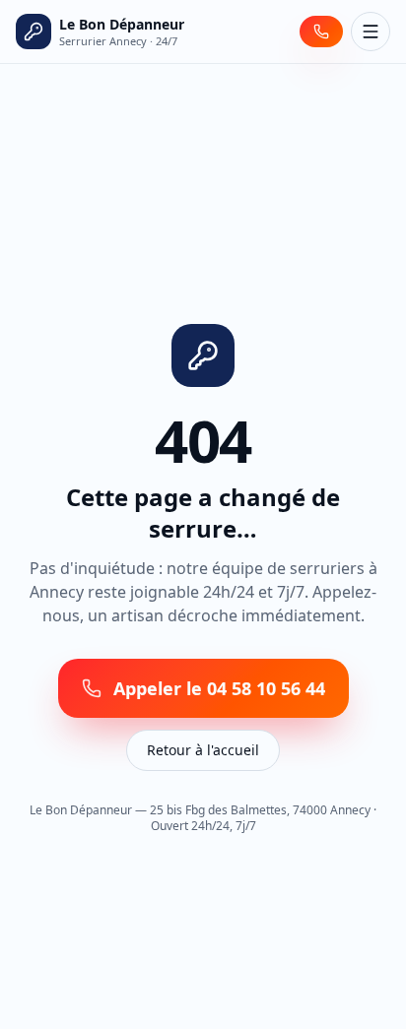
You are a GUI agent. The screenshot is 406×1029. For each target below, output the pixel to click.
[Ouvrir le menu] (370, 31)
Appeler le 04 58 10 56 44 (219, 688)
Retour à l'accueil (203, 749)
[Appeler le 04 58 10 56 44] (321, 31)
